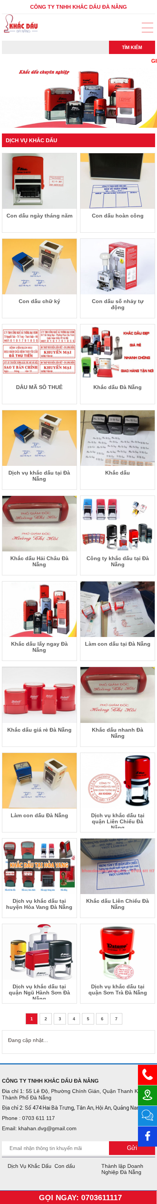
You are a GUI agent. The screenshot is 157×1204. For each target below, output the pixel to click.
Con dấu (64, 1166)
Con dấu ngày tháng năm (39, 216)
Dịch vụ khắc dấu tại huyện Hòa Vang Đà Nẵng (39, 904)
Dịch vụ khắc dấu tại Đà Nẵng (39, 476)
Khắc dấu (117, 473)
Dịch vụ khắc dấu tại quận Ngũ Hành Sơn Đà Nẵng (39, 991)
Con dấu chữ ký (39, 301)
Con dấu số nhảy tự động (118, 304)
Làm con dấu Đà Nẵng (39, 815)
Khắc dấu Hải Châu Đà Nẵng (39, 561)
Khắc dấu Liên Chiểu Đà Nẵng (117, 904)
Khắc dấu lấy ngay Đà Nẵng (39, 647)
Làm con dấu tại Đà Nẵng (118, 644)
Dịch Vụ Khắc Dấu (29, 1166)
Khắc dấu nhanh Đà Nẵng (117, 733)
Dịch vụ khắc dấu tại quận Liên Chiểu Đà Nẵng (117, 820)
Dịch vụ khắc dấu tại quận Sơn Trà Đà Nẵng (117, 989)
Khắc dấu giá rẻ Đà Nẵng (39, 730)
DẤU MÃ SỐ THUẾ (39, 387)
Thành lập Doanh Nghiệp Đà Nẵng (122, 1169)
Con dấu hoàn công (118, 216)
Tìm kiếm (132, 47)
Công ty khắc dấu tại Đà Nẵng (118, 561)
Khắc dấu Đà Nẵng (117, 387)
